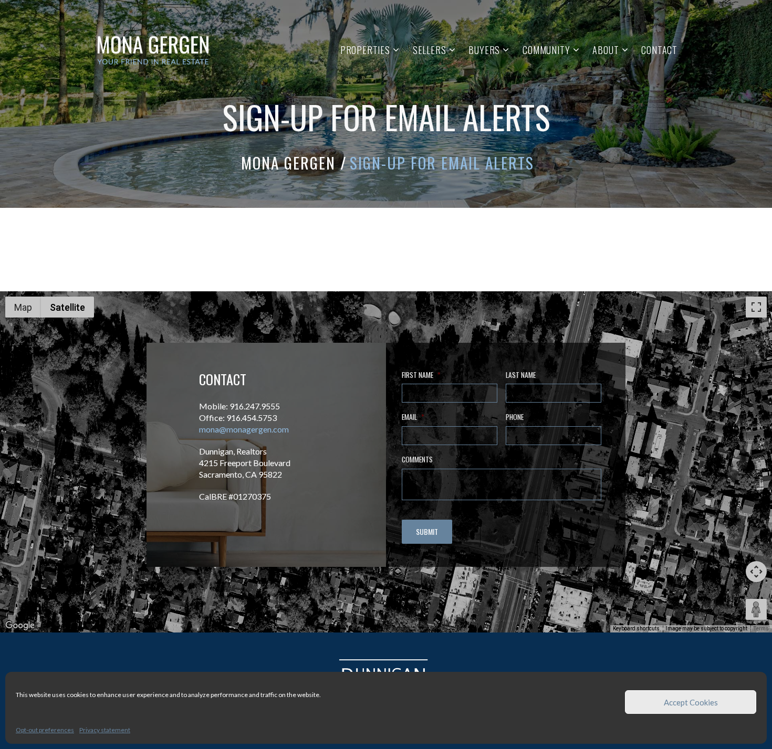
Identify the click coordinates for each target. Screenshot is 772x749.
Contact (659, 50)
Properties (365, 50)
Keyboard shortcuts (636, 628)
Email (413, 417)
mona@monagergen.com (244, 429)
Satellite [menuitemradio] (67, 307)
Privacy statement (104, 730)
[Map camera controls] (756, 571)
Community (546, 50)
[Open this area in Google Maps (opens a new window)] (20, 625)
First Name (421, 375)
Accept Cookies (691, 702)
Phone (515, 417)
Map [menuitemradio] (23, 307)
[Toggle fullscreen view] (756, 307)
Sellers (429, 50)
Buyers (484, 50)
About (605, 50)
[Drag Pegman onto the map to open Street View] (756, 609)
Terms (761, 628)
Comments (417, 460)
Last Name (521, 375)
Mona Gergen (288, 162)
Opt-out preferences (45, 730)
